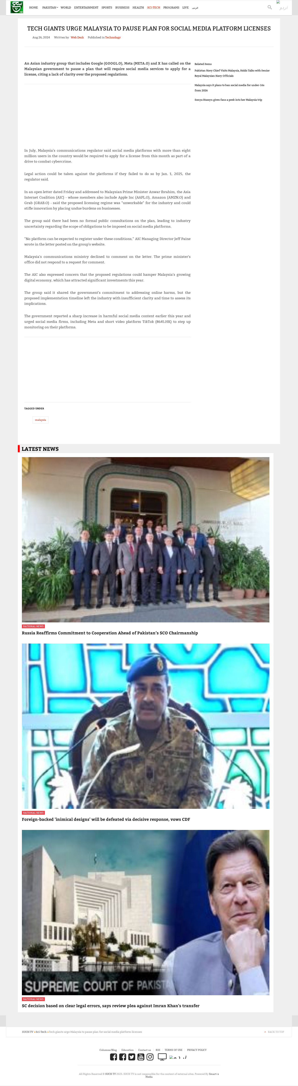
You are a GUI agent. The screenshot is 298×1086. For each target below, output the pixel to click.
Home (33, 7)
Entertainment (86, 7)
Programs (171, 7)
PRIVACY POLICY (197, 1049)
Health (138, 7)
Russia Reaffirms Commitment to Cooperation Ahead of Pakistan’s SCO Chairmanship (110, 632)
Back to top (276, 1031)
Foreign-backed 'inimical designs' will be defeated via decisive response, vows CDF (106, 819)
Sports (107, 7)
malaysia (40, 419)
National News (33, 626)
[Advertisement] (107, 114)
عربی (195, 7)
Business (122, 7)
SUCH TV (110, 1073)
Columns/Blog (108, 1049)
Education (127, 1049)
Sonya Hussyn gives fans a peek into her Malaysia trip (228, 99)
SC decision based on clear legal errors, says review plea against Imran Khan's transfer (110, 1005)
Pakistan (49, 7)
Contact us (144, 1049)
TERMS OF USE (173, 1049)
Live (185, 7)
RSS (158, 1049)
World (66, 7)
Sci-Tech (153, 7)
